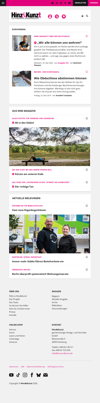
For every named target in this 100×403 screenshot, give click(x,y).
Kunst (12, 332)
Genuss (12, 329)
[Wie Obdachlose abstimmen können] (21, 79)
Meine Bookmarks (64, 16)
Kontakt (12, 315)
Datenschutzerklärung (36, 366)
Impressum (13, 366)
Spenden (94, 3)
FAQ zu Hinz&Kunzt (18, 296)
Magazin (56, 296)
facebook (65, 3)
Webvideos (57, 305)
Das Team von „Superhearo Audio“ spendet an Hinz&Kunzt (41, 182)
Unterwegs (14, 339)
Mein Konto (50, 16)
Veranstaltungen (59, 308)
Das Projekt (14, 299)
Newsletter (80, 3)
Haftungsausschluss (55, 366)
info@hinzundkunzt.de (62, 353)
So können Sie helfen (18, 305)
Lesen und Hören (17, 335)
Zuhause (13, 342)
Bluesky (69, 3)
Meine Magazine (57, 16)
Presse (12, 312)
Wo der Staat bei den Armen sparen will (32, 170)
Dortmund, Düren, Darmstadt (26, 257)
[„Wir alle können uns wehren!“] (21, 43)
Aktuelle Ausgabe (60, 299)
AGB (22, 366)
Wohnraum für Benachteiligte (27, 206)
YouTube (52, 3)
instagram (61, 3)
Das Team (13, 302)
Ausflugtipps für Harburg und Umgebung (33, 118)
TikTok (57, 3)
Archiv (55, 302)
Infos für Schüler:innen (19, 308)
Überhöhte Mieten (21, 269)
